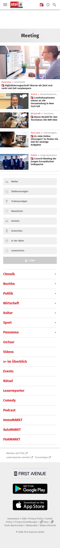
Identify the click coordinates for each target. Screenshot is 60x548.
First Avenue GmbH (34, 532)
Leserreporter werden (18, 457)
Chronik (9, 274)
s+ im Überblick (15, 362)
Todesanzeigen (19, 201)
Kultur (8, 313)
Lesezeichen (17, 250)
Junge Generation (48, 155)
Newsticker (17, 211)
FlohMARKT (11, 439)
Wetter (14, 181)
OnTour (8, 342)
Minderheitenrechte (49, 94)
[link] (30, 87)
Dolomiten (17, 230)
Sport (7, 323)
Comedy (9, 400)
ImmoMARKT (12, 420)
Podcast (9, 410)
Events (8, 371)
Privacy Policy (35, 518)
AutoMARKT (12, 430)
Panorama (6, 82)
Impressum (13, 518)
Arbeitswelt (19, 82)
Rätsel (8, 381)
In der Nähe (17, 240)
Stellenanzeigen (19, 191)
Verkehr (15, 221)
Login (32, 260)
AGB (24, 518)
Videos (8, 352)
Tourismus (49, 113)
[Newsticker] (48, 5)
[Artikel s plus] (30, 62)
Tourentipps (41, 457)
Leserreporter (13, 391)
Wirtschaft (35, 113)
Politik (34, 94)
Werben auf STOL (15, 453)
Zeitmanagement (51, 133)
